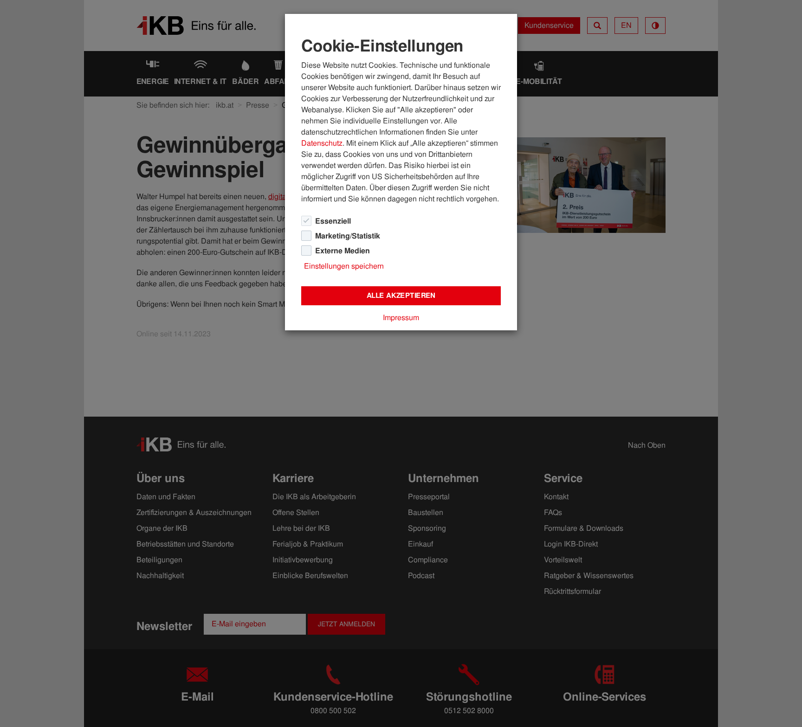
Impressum (401, 317)
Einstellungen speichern (344, 266)
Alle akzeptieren (401, 295)
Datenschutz (322, 143)
